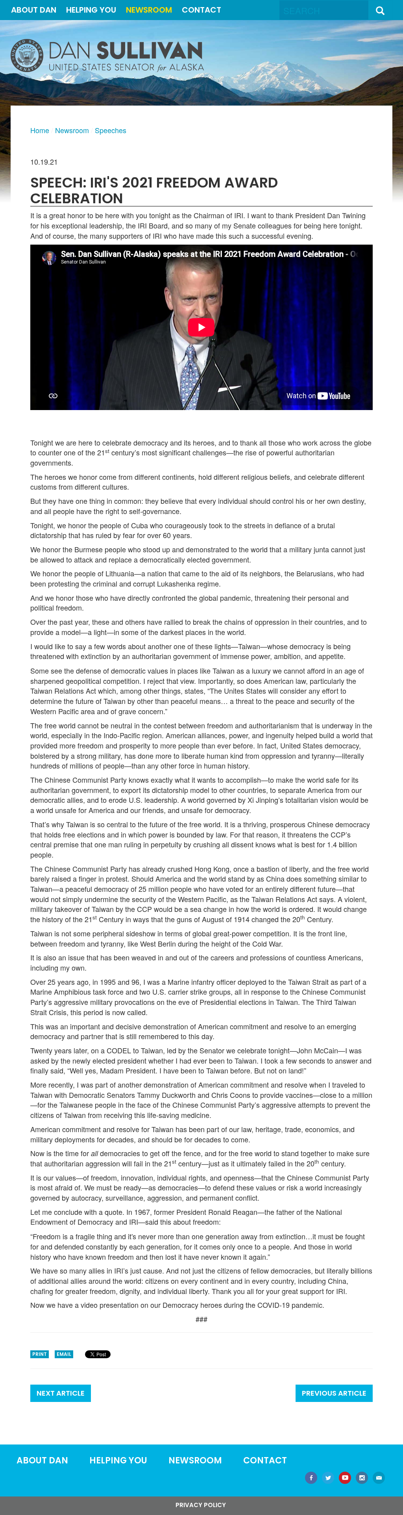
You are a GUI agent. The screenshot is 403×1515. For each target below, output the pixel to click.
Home (39, 130)
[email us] (379, 1478)
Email (64, 1354)
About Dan (33, 9)
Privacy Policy (201, 1505)
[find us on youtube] (345, 1478)
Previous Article (334, 1393)
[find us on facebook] (311, 1478)
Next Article (61, 1393)
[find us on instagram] (362, 1478)
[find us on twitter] (328, 1478)
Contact (201, 9)
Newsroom (149, 9)
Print (39, 1354)
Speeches (110, 130)
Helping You (91, 9)
